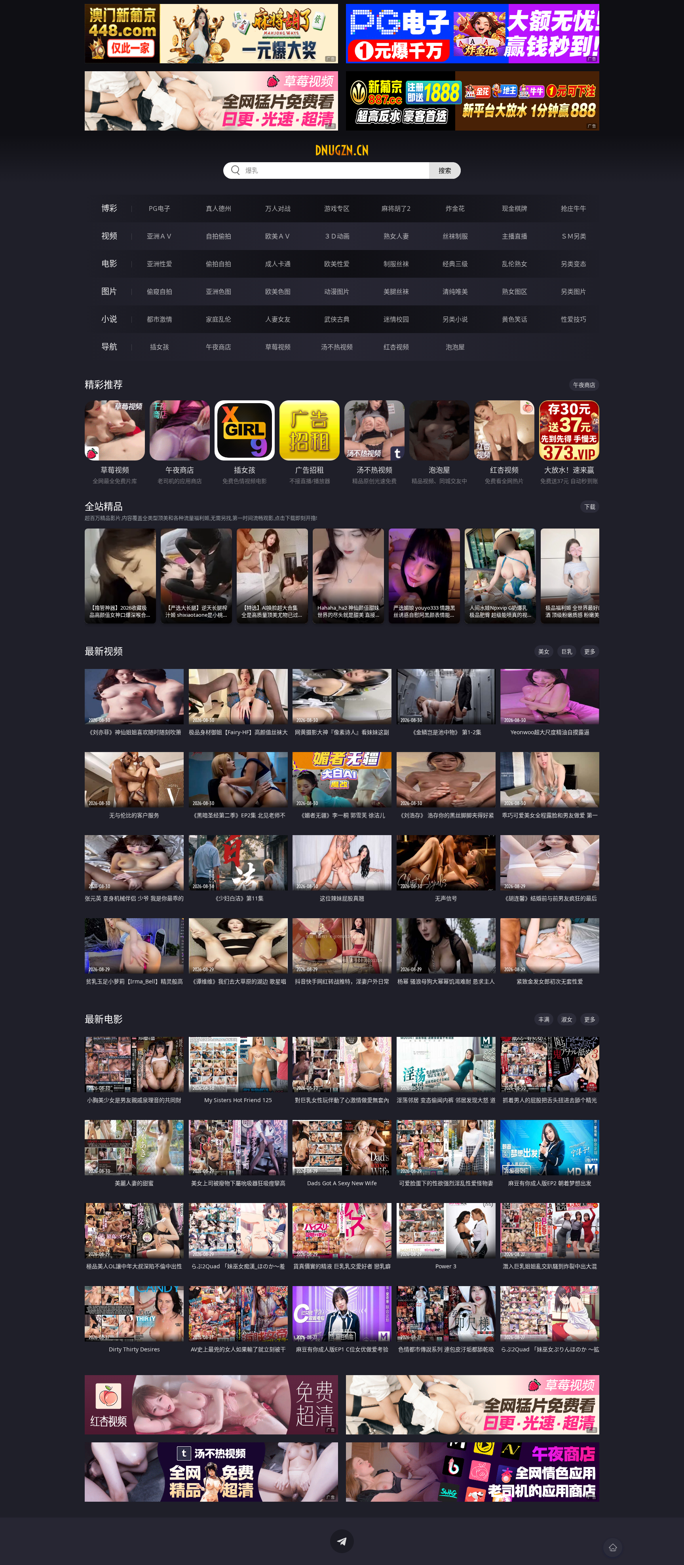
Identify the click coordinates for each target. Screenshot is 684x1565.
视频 (109, 236)
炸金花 (455, 208)
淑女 (566, 1019)
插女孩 (159, 347)
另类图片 (573, 291)
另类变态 (573, 264)
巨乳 (566, 651)
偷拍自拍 (218, 264)
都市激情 (159, 319)
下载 (589, 506)
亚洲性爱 (159, 264)
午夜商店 (218, 347)
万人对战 (278, 208)
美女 (543, 651)
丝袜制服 (455, 236)
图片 (109, 291)
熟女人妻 (396, 236)
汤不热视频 (337, 347)
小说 (109, 319)
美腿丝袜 (396, 291)
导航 (109, 346)
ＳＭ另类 (573, 236)
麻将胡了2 (396, 208)
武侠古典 (337, 319)
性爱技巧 (573, 319)
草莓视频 (278, 347)
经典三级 (455, 264)
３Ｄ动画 (337, 236)
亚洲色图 (218, 291)
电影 (109, 263)
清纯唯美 (455, 291)
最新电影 (104, 1018)
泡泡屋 (455, 347)
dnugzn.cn (342, 150)
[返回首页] (612, 1547)
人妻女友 (278, 319)
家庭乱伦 (218, 319)
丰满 (543, 1019)
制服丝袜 (396, 264)
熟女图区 (514, 291)
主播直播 (514, 236)
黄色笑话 (514, 319)
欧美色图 (278, 291)
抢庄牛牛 (573, 208)
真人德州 (218, 208)
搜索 (445, 170)
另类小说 (455, 319)
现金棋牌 (514, 208)
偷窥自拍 (159, 291)
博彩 (109, 208)
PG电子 (159, 208)
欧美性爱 (337, 264)
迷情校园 (396, 319)
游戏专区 (337, 208)
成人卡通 (278, 264)
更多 (589, 651)
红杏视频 (396, 347)
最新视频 (104, 650)
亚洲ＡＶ (159, 236)
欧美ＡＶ (278, 236)
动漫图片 (337, 291)
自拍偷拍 (218, 236)
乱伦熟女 (514, 264)
